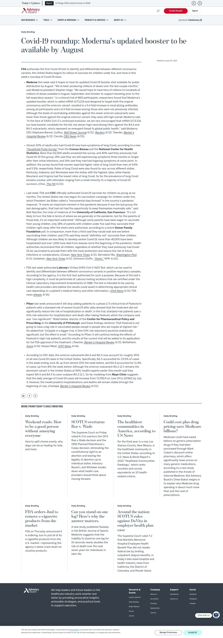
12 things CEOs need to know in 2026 (72, 3)
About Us (118, 20)
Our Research (28, 20)
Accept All (192, 632)
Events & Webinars (67, 20)
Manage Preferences (168, 632)
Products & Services (95, 20)
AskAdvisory (193, 20)
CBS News (70, 136)
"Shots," (99, 259)
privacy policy (74, 630)
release (37, 295)
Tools (46, 20)
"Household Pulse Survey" (42, 149)
